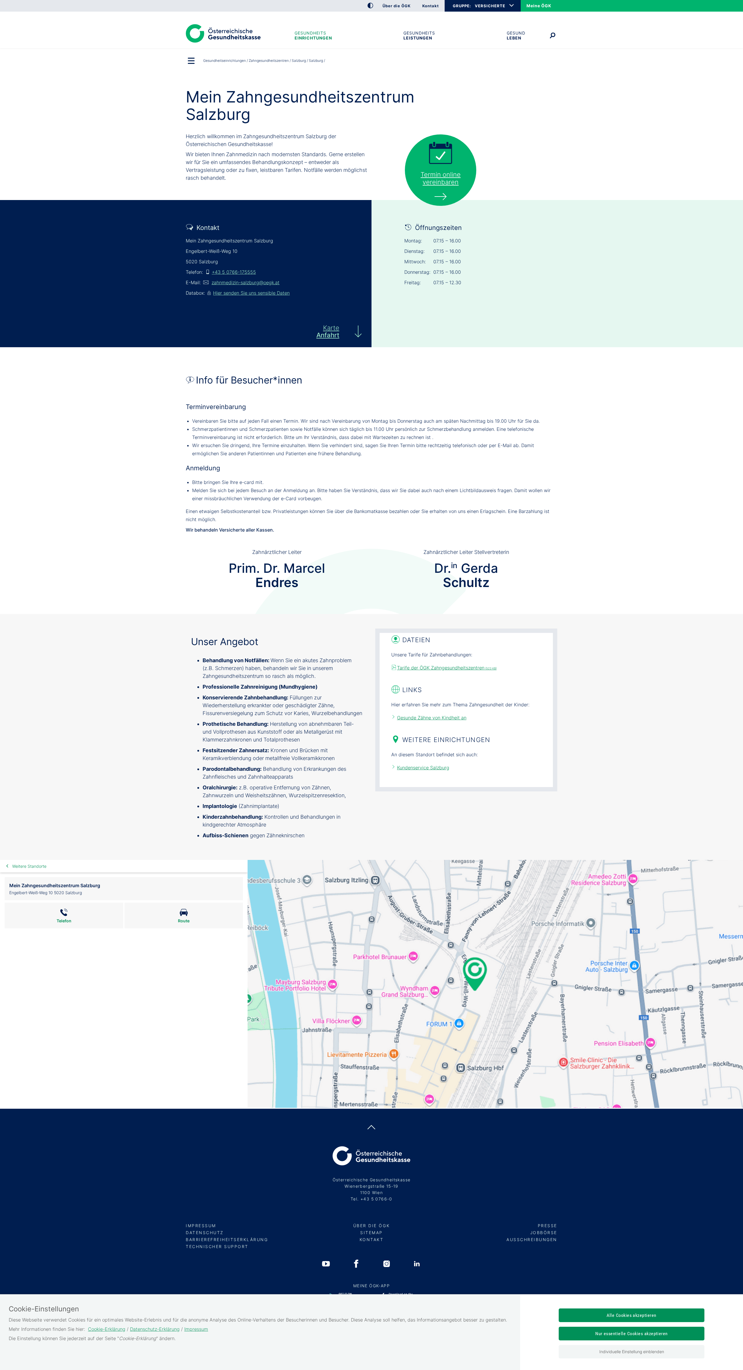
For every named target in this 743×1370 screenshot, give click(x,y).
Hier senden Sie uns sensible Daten (251, 293)
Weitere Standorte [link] (29, 866)
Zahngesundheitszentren (269, 60)
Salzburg (299, 60)
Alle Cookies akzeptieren (632, 1315)
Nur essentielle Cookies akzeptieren (631, 1333)
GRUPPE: (461, 5)
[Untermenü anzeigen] (191, 61)
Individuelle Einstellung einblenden (631, 1351)
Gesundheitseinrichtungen (313, 35)
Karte (327, 331)
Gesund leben (516, 35)
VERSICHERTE (490, 5)
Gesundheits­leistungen (419, 35)
